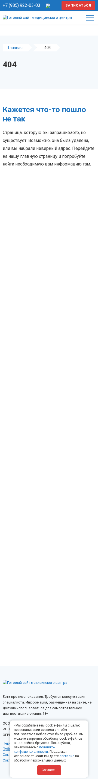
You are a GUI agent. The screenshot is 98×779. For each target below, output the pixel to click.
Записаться (78, 5)
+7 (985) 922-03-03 (21, 5)
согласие (67, 756)
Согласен (49, 770)
